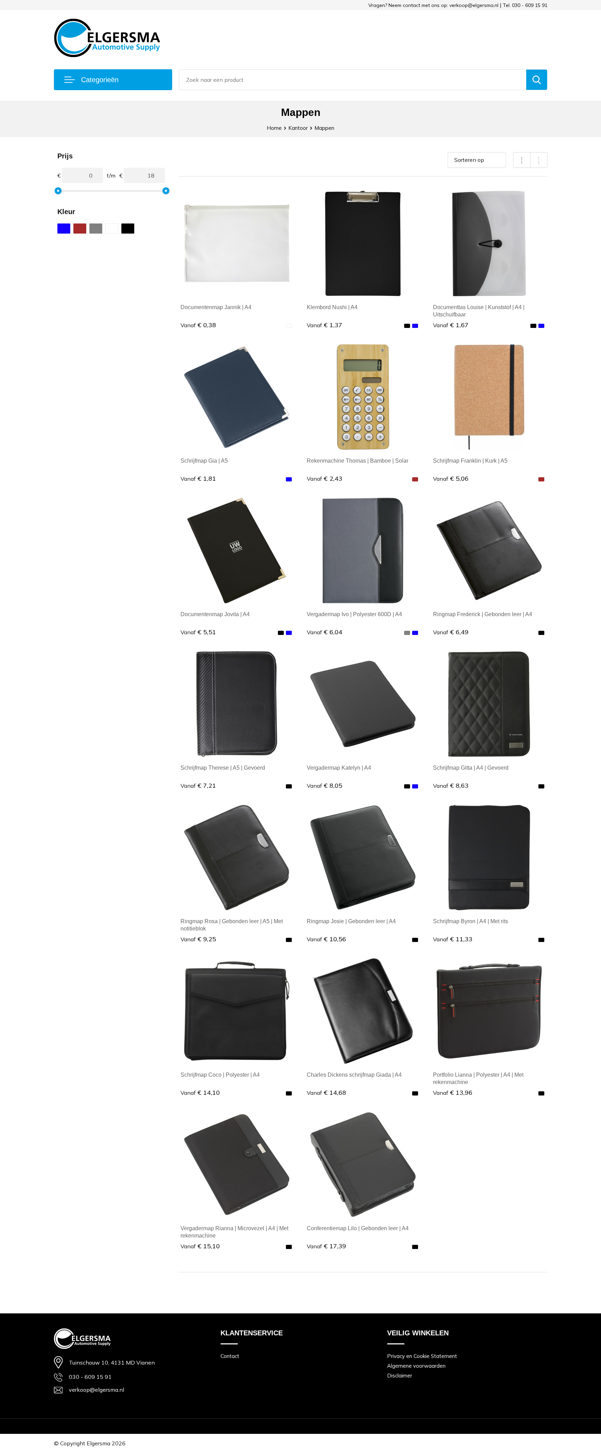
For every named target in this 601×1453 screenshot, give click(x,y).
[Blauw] (63, 228)
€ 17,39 (326, 1246)
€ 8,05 (324, 786)
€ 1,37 (324, 325)
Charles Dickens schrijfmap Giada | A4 (354, 1075)
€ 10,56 (326, 939)
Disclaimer (399, 1375)
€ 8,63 (450, 786)
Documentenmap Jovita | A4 (215, 614)
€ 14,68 (326, 1093)
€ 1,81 (198, 478)
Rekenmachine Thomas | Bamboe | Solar (357, 461)
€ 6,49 (450, 632)
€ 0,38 (198, 325)
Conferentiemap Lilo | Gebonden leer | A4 (358, 1228)
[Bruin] (79, 228)
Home (274, 128)
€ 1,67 (450, 325)
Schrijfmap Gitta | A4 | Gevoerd (470, 768)
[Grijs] (95, 228)
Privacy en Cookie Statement (422, 1356)
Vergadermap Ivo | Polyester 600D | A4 (354, 614)
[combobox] (352, 80)
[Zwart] (127, 228)
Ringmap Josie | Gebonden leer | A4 (351, 921)
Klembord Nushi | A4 (332, 307)
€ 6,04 (324, 632)
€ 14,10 (200, 1093)
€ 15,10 (200, 1246)
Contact (230, 1356)
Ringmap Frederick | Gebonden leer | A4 (482, 614)
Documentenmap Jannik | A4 (216, 307)
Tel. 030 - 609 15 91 (525, 5)
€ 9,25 (198, 939)
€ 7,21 (198, 786)
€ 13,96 (452, 1093)
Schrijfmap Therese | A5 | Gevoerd (223, 768)
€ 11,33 (452, 939)
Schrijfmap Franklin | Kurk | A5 (470, 461)
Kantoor (298, 128)
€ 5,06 (450, 478)
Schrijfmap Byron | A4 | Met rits (470, 921)
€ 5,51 (198, 632)
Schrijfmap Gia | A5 (204, 461)
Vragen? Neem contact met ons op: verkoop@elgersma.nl (433, 5)
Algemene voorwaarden (416, 1365)
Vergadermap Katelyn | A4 (339, 768)
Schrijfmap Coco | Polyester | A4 (220, 1075)
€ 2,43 (324, 478)
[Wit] (111, 228)
